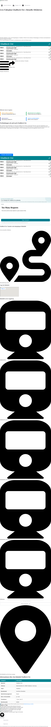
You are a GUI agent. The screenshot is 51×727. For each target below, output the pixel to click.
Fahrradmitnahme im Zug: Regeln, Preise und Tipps (10, 709)
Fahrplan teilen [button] (12, 67)
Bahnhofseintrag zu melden (28, 704)
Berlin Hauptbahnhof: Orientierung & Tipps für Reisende (11, 712)
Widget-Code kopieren (25, 220)
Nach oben (2, 717)
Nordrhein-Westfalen (20, 691)
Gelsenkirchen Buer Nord (5, 479)
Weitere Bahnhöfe (24, 603)
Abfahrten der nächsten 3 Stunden (21, 61)
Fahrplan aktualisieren (4, 71)
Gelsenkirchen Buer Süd (5, 539)
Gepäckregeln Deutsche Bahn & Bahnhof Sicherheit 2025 (11, 707)
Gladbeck (18, 688)
